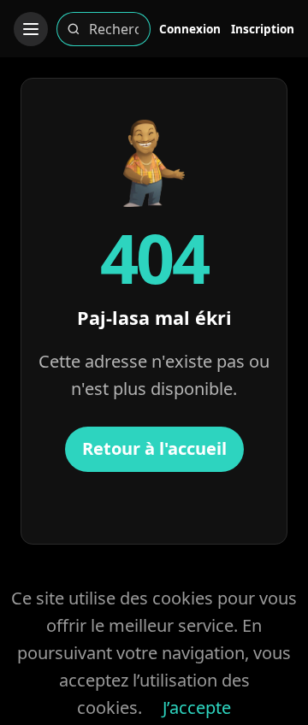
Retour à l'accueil (154, 448)
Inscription (262, 29)
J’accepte (197, 707)
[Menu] (31, 29)
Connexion (190, 29)
